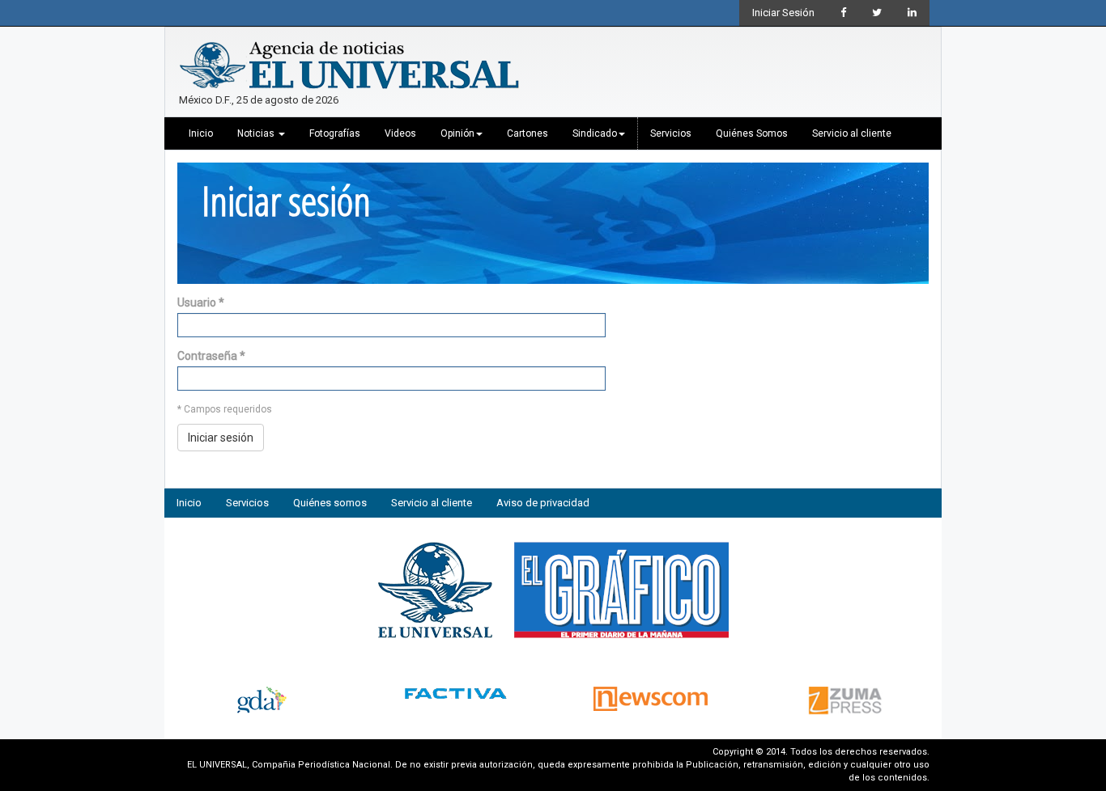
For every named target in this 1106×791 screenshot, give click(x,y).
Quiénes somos (330, 503)
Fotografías (334, 133)
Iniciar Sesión (783, 12)
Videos (400, 133)
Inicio (201, 133)
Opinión (457, 133)
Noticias (257, 133)
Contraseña (211, 355)
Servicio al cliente (851, 133)
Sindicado (594, 133)
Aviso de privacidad (542, 503)
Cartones (527, 133)
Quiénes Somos (752, 133)
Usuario (200, 302)
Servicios (670, 133)
